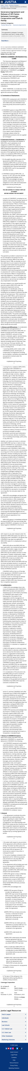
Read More (4, 41)
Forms (6, 5)
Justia (2, 5)
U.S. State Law (6, 1032)
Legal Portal (14, 1054)
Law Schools (6, 1025)
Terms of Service (14, 1062)
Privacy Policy (14, 1065)
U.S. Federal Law (7, 1029)
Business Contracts (14, 5)
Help (14, 1060)
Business (4, 1021)
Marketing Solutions (8, 1040)
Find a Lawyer (6, 1014)
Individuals (5, 1018)
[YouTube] (8, 1048)
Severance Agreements (19, 25)
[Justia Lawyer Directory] (21, 1048)
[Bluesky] (17, 1048)
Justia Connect (14, 1052)
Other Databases (7, 1036)
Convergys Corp (4, 6)
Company (14, 1057)
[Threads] (15, 1048)
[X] (19, 1048)
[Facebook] (11, 1048)
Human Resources (6, 25)
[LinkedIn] (6, 1048)
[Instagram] (13, 1048)
